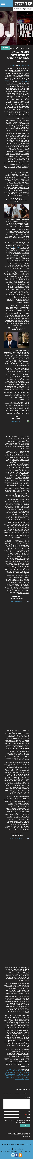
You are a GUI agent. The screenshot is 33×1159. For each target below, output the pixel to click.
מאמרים (16, 1069)
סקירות (11, 1069)
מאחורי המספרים (15, 247)
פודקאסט (16, 1149)
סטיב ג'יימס (21, 1077)
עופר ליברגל (11, 65)
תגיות (17, 1144)
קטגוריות (12, 1144)
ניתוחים (27, 1144)
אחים (27, 1072)
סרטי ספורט (13, 1077)
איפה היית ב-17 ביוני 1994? (17, 1072)
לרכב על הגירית (14, 1075)
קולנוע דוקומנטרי (19, 1079)
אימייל (27, 1114)
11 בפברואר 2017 (23, 65)
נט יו (3, 1151)
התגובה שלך (26, 1097)
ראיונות (9, 1149)
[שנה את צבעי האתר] (5, 48)
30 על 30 (22, 1071)
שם (28, 1111)
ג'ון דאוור (22, 1074)
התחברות (23, 1149)
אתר (28, 1118)
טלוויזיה (21, 1075)
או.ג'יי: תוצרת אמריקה (13, 1071)
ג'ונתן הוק (17, 1074)
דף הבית (5, 1144)
